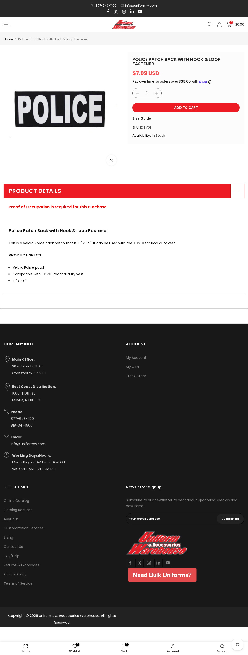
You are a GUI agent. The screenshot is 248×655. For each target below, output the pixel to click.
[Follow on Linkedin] (132, 12)
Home (8, 39)
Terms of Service (18, 583)
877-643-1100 (106, 5)
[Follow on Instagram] (124, 12)
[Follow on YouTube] (140, 12)
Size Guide (141, 118)
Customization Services (24, 528)
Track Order (136, 376)
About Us (11, 519)
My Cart (132, 366)
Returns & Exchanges (21, 565)
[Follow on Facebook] (108, 12)
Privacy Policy (15, 574)
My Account (136, 357)
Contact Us (13, 546)
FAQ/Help (11, 555)
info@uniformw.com (141, 5)
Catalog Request (18, 509)
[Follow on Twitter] (116, 12)
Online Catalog (16, 500)
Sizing (8, 537)
